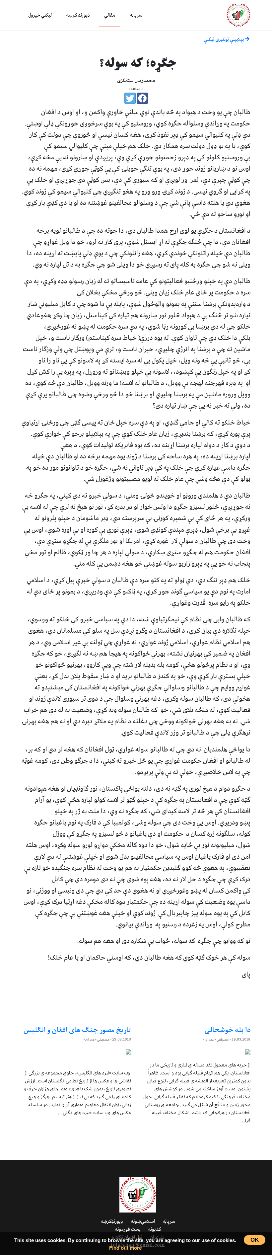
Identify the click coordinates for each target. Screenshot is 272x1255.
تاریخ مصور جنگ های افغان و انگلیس (76, 1030)
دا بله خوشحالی (227, 1030)
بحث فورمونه (127, 1229)
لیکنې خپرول (40, 15)
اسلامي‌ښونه (143, 1221)
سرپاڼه (136, 15)
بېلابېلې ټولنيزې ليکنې (224, 39)
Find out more (125, 1248)
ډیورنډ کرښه (78, 15)
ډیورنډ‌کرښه (112, 1221)
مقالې (109, 15)
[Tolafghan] (238, 15)
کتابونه (154, 1229)
